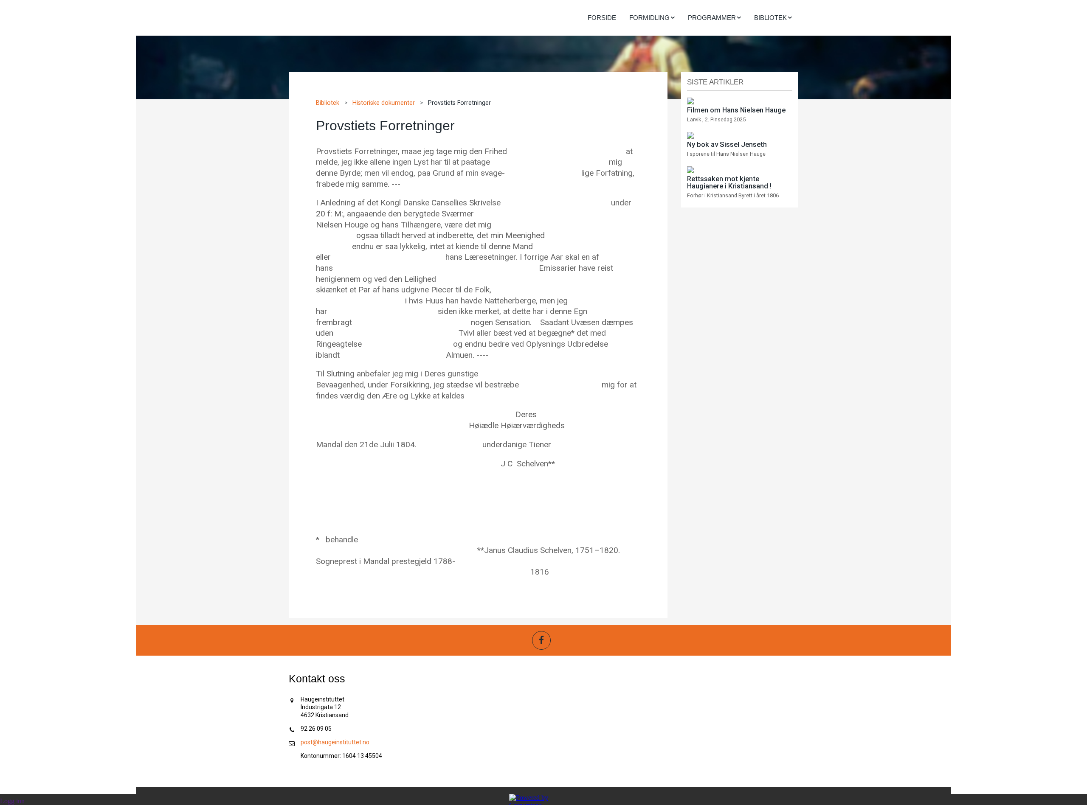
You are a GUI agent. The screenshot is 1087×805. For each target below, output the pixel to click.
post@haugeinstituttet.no (335, 742)
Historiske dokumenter (383, 103)
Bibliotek (327, 103)
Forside (602, 17)
